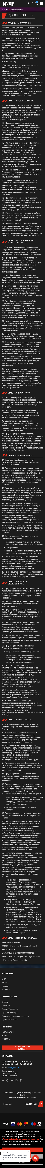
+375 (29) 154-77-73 (24, 1061)
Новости (5, 986)
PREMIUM (6, 1039)
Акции (4, 982)
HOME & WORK (8, 1032)
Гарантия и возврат (10, 1012)
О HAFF (5, 979)
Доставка (6, 1005)
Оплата (5, 1002)
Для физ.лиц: (17, 1061)
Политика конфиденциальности (15, 1016)
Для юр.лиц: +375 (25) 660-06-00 (17, 1064)
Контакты (6, 989)
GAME (4, 1035)
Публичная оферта (10, 1019)
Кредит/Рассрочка (10, 1009)
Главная (5, 10)
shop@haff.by (13, 1067)
